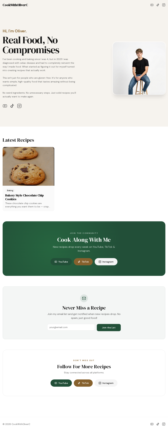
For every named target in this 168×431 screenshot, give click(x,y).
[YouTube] (152, 5)
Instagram (108, 261)
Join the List (109, 327)
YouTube (63, 261)
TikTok (85, 261)
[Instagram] (163, 5)
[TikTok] (157, 5)
